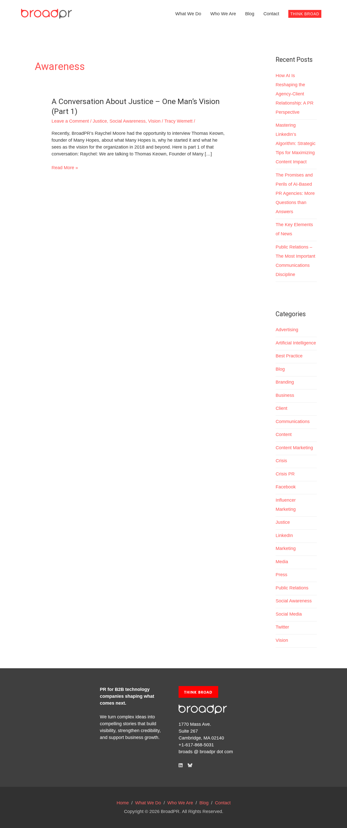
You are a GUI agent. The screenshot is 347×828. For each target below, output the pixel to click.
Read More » (65, 167)
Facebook (286, 486)
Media (282, 561)
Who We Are (223, 13)
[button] (304, 14)
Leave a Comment (70, 121)
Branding (285, 382)
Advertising (287, 329)
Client (281, 408)
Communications (293, 421)
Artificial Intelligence (296, 342)
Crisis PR (285, 473)
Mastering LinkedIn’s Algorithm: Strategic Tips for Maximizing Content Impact (296, 143)
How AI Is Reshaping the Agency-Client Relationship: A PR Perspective (294, 94)
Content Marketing (294, 447)
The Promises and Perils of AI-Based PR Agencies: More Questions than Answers (295, 193)
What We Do (188, 13)
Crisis (281, 460)
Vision (154, 121)
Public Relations (292, 587)
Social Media (289, 614)
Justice (100, 121)
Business (285, 395)
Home (123, 802)
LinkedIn (284, 535)
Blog (249, 13)
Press (281, 574)
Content (284, 434)
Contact (271, 13)
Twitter (282, 627)
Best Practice (289, 355)
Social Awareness (127, 121)
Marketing (286, 548)
